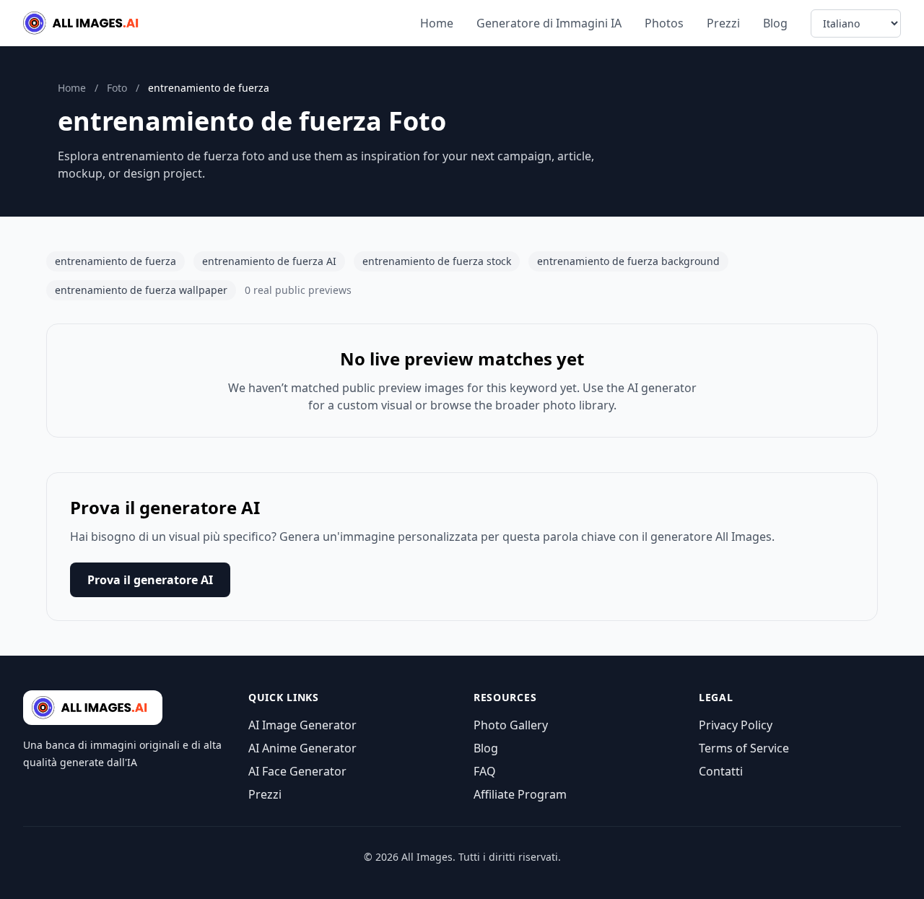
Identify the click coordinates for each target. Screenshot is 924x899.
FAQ (485, 771)
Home (436, 23)
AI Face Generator (297, 771)
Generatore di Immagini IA (549, 23)
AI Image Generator (302, 725)
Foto (117, 88)
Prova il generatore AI (150, 580)
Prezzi (723, 23)
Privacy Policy (735, 725)
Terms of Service (744, 748)
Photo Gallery (511, 725)
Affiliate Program (520, 794)
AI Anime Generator (302, 748)
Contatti (721, 771)
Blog (775, 23)
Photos (664, 23)
